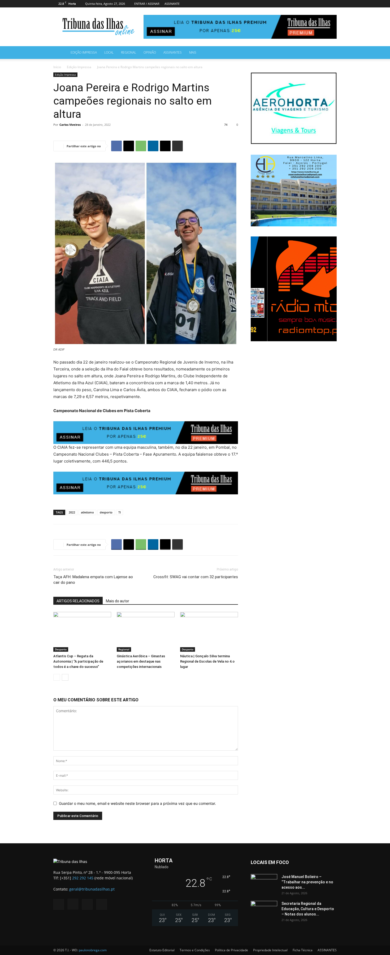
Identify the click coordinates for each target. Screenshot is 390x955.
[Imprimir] (177, 146)
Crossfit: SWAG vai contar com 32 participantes (195, 576)
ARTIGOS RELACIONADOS (78, 601)
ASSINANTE (172, 4)
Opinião (150, 52)
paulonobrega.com (93, 950)
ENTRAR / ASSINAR (146, 4)
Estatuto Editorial (162, 950)
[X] (333, 3)
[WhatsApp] (141, 146)
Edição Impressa (84, 52)
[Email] (165, 146)
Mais (192, 52)
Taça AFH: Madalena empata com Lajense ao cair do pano (93, 579)
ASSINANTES (172, 52)
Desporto (61, 649)
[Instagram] (315, 3)
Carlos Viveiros (70, 125)
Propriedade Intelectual (270, 950)
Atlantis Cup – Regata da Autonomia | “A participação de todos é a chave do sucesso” (78, 661)
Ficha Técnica (303, 950)
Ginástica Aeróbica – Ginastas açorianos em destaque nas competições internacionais (141, 661)
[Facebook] (306, 3)
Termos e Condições (195, 950)
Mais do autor (117, 601)
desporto (106, 512)
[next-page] (65, 677)
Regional (128, 52)
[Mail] (324, 3)
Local (109, 52)
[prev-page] (56, 677)
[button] (330, 52)
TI (119, 512)
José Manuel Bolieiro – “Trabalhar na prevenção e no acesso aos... (307, 882)
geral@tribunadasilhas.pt (92, 889)
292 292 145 (82, 877)
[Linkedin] (153, 146)
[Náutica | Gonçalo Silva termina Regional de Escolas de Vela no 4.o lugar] (209, 632)
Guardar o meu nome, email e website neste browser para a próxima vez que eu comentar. (137, 803)
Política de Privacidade (231, 950)
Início (57, 67)
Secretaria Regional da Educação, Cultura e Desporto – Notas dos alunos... (307, 908)
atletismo (87, 512)
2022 (72, 512)
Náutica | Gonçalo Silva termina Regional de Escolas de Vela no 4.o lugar (207, 661)
